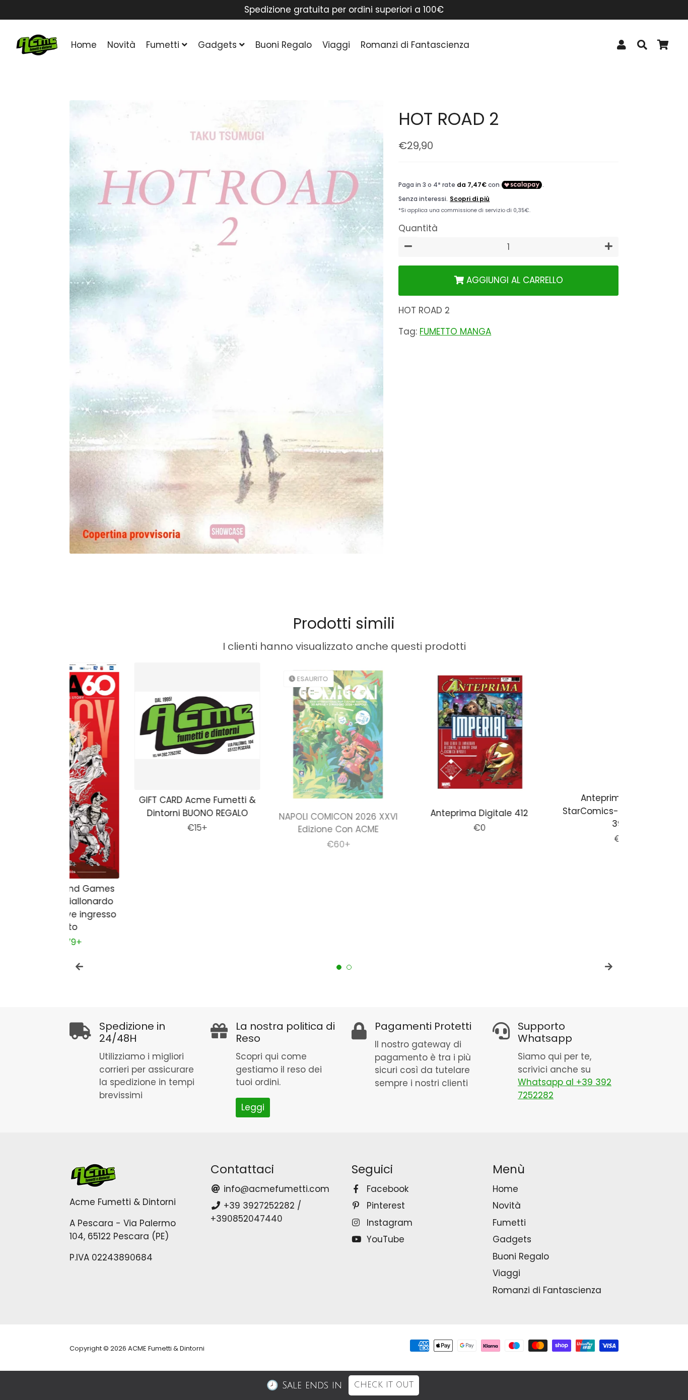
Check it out (384, 1384)
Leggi (252, 1107)
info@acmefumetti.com (275, 1189)
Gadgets (218, 45)
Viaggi (336, 45)
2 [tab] (349, 967)
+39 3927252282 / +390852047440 (256, 1212)
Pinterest (384, 1205)
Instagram (388, 1223)
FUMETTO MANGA (455, 331)
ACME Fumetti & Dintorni (166, 1348)
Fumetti (164, 45)
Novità (121, 45)
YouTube (384, 1239)
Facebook (386, 1189)
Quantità (418, 228)
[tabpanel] (132, 748)
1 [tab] (338, 967)
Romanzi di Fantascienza (415, 45)
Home (84, 45)
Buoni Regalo (283, 45)
